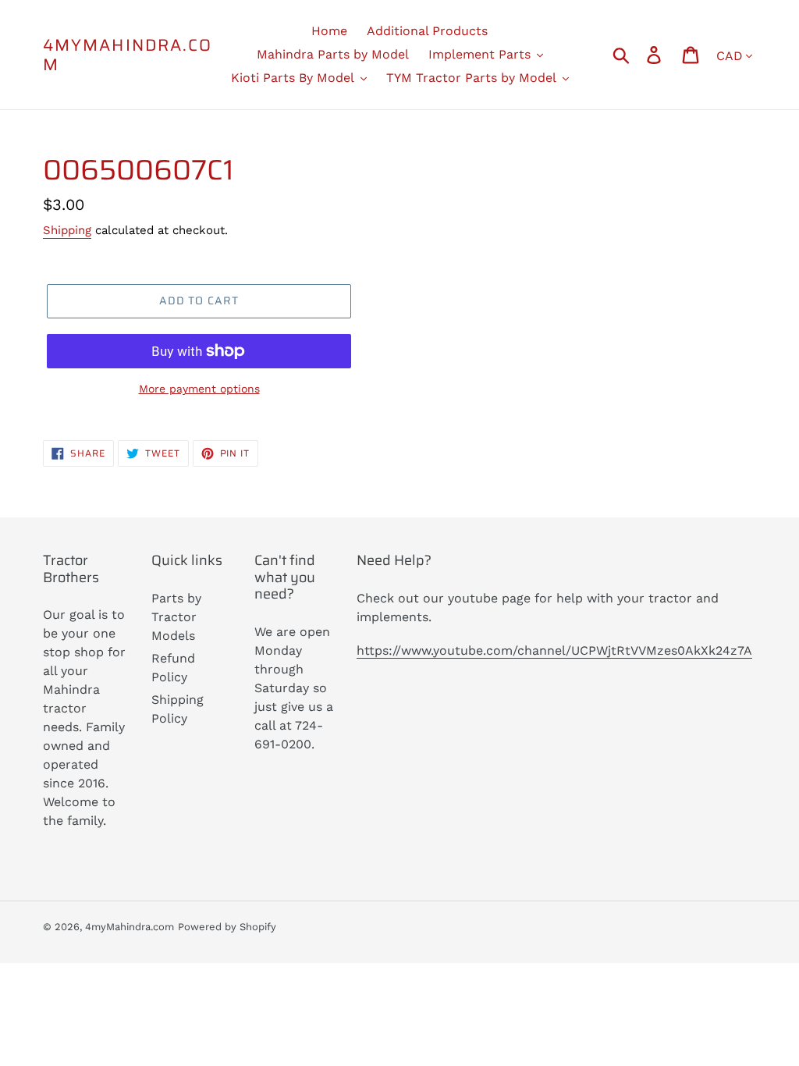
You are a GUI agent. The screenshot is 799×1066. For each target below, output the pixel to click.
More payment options (199, 388)
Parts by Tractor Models (176, 617)
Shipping (67, 230)
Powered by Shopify (227, 927)
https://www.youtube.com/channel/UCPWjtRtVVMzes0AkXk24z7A (554, 650)
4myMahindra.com (127, 54)
